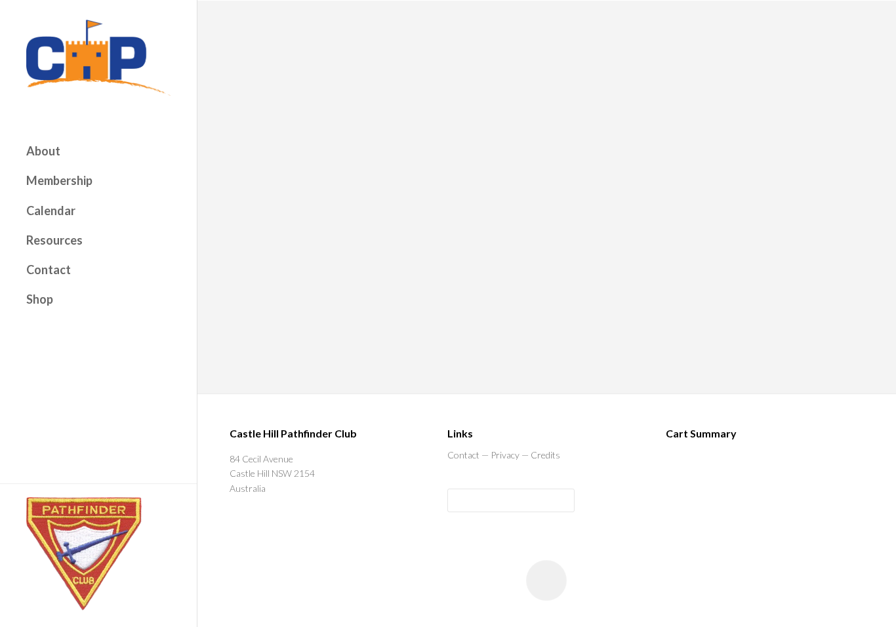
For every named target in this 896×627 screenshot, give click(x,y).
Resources (54, 240)
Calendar (50, 210)
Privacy (505, 454)
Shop (39, 299)
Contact (48, 269)
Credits (545, 454)
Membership (59, 180)
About (43, 151)
